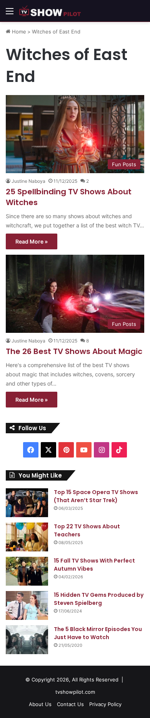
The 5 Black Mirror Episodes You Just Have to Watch (98, 633)
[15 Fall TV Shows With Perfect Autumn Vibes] (27, 571)
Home (18, 31)
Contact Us (70, 704)
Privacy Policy (105, 704)
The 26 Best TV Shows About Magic (74, 351)
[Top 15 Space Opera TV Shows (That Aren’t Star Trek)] (27, 502)
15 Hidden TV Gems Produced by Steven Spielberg (98, 599)
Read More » (31, 241)
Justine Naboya (28, 181)
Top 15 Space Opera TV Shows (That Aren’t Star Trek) (96, 496)
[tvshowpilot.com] (50, 10)
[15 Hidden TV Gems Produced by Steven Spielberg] (27, 605)
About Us (40, 704)
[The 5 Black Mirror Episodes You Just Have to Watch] (27, 639)
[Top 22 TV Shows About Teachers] (27, 537)
